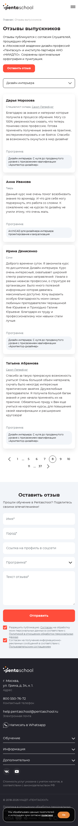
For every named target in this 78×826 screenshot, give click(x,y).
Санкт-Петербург (43, 107)
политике (47, 815)
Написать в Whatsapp (27, 725)
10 (68, 459)
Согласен (46, 627)
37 (40, 466)
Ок (63, 815)
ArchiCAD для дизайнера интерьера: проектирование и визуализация (31, 232)
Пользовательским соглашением (30, 646)
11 (29, 466)
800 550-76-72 (14, 698)
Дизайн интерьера (20, 83)
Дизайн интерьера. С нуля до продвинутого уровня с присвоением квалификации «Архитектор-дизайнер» (36, 161)
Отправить (39, 615)
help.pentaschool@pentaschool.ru (30, 711)
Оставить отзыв (19, 68)
